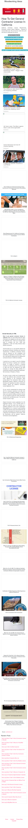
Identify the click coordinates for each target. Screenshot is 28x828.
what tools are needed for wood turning (14, 48)
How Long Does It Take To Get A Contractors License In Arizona (14, 793)
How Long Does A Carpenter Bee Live (10, 758)
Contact (12, 819)
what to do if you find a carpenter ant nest (14, 37)
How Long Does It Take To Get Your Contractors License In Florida (13, 754)
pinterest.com (9, 732)
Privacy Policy (19, 819)
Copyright (14, 820)
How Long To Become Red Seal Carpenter (11, 790)
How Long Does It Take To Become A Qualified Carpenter (12, 743)
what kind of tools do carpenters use (14, 41)
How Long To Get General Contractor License (12, 784)
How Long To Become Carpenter (9, 799)
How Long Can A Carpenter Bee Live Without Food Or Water (13, 780)
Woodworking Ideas (13, 1)
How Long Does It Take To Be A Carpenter (11, 787)
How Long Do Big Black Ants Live (9, 802)
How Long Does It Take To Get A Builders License (13, 777)
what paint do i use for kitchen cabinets (14, 46)
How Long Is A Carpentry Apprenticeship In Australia (13, 774)
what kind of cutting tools (14, 35)
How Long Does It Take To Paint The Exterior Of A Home (13, 750)
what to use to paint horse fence (14, 43)
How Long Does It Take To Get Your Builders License (14, 760)
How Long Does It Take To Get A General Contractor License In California (14, 764)
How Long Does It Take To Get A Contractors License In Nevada (14, 739)
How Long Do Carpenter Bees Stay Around (11, 797)
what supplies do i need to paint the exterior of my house (14, 50)
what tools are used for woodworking (14, 39)
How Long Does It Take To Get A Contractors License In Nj (14, 768)
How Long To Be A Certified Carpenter (10, 747)
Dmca (6, 819)
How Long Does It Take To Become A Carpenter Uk (13, 772)
